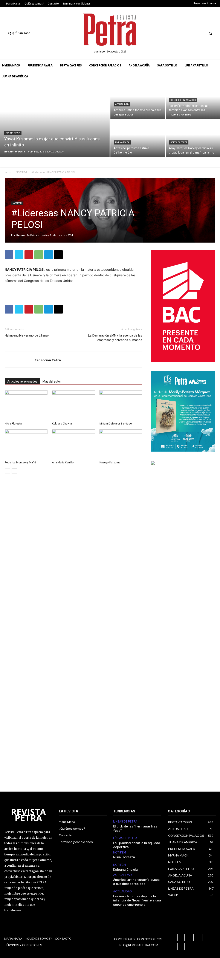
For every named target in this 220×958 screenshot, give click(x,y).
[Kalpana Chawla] (73, 405)
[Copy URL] (58, 254)
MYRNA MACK (13, 133)
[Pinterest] (28, 254)
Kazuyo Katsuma (109, 462)
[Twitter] (193, 33)
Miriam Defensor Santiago (115, 423)
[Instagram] (177, 33)
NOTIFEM (21, 172)
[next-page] (14, 471)
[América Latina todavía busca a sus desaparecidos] (137, 100)
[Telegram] (48, 254)
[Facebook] (169, 33)
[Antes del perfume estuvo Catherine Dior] (137, 138)
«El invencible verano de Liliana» (27, 335)
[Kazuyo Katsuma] (120, 444)
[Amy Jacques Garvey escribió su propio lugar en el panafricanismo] (193, 138)
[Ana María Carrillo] (73, 444)
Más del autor (52, 381)
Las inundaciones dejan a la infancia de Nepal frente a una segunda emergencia (137, 900)
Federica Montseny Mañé (20, 462)
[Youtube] (201, 33)
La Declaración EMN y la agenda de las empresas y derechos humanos (115, 338)
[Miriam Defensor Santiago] (120, 405)
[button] (210, 33)
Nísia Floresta (13, 423)
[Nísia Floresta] (26, 405)
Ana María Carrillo (63, 462)
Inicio (8, 172)
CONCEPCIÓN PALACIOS (183, 100)
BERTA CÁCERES (178, 142)
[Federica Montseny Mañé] (26, 444)
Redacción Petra (26, 235)
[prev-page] (7, 471)
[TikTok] (185, 33)
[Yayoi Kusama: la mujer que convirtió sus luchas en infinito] (55, 119)
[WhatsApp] (38, 254)
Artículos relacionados (22, 381)
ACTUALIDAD (122, 104)
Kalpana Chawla (62, 423)
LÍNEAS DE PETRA (125, 821)
